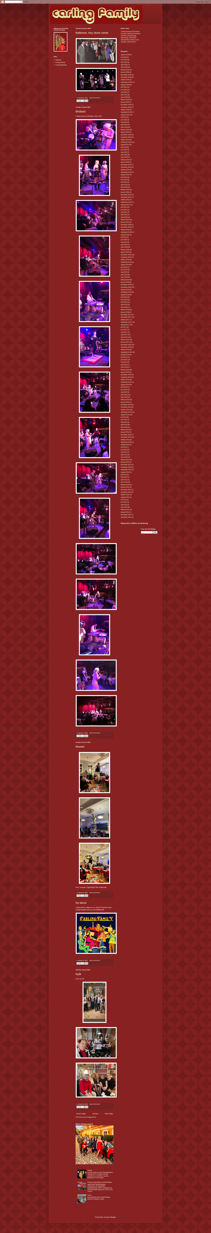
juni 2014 (124, 419)
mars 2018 (124, 307)
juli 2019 (124, 267)
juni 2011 (124, 502)
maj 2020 (124, 242)
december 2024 (126, 105)
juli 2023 (124, 147)
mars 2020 (124, 247)
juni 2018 (124, 300)
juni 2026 (124, 60)
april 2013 (124, 455)
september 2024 (126, 112)
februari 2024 (125, 130)
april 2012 (124, 480)
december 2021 (126, 195)
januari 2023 (125, 162)
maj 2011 (124, 505)
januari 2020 (125, 252)
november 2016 (126, 347)
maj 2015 (124, 392)
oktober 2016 (125, 349)
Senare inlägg (81, 1114)
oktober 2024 (125, 110)
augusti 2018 (125, 295)
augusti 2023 (125, 145)
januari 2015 (125, 402)
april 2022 (124, 185)
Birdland (80, 111)
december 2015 (126, 374)
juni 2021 (124, 210)
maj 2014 (124, 422)
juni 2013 (124, 450)
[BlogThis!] (80, 101)
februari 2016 (125, 370)
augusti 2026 (125, 55)
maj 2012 (124, 477)
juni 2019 (124, 270)
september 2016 (126, 352)
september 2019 (126, 262)
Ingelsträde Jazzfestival (128, 37)
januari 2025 (125, 102)
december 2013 (126, 435)
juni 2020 (124, 240)
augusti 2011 (125, 497)
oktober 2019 (125, 260)
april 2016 (124, 365)
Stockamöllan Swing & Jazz (130, 40)
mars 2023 (124, 157)
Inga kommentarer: (95, 97)
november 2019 (126, 257)
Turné (89, 1195)
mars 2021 (124, 217)
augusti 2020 (125, 235)
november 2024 (126, 107)
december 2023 (126, 135)
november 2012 (126, 467)
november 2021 (126, 197)
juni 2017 (124, 329)
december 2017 (126, 315)
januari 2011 (125, 512)
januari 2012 (125, 487)
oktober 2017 (125, 320)
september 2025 (126, 82)
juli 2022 (124, 177)
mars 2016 (124, 367)
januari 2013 (125, 462)
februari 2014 (125, 430)
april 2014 (124, 425)
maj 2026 (124, 62)
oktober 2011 (125, 495)
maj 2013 (124, 452)
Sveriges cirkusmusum (128, 42)
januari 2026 (125, 72)
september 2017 (126, 322)
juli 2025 (124, 87)
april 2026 (124, 65)
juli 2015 (124, 387)
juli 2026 (124, 57)
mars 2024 (124, 127)
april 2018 (124, 304)
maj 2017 (124, 332)
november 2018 (126, 287)
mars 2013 (124, 457)
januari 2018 (125, 312)
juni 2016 (124, 360)
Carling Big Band (61, 65)
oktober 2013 (125, 440)
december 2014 (126, 405)
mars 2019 (124, 277)
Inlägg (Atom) (91, 1117)
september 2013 (126, 442)
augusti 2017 (125, 325)
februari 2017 (125, 340)
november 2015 (126, 377)
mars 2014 (124, 427)
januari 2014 (125, 432)
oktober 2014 (125, 410)
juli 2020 (124, 237)
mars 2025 (124, 97)
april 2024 (124, 125)
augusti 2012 (125, 472)
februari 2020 (125, 250)
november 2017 (126, 317)
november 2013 (126, 437)
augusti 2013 (125, 444)
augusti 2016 (125, 355)
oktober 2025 (125, 80)
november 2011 (126, 492)
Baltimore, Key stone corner (92, 32)
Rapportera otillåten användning (134, 523)
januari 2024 (125, 132)
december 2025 (126, 75)
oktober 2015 (125, 380)
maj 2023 (124, 152)
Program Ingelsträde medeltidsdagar (99, 1182)
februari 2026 (125, 70)
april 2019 (124, 275)
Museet (80, 746)
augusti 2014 (125, 415)
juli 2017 (124, 327)
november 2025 (126, 77)
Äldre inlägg (109, 1114)
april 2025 (124, 95)
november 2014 (126, 407)
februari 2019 (125, 280)
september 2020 (126, 232)
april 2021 (124, 215)
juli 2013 (124, 447)
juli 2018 (124, 297)
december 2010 (126, 514)
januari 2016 (125, 372)
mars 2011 (124, 507)
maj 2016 (124, 362)
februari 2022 (125, 190)
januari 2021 (125, 222)
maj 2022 (124, 182)
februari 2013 (125, 460)
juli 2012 (124, 475)
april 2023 (124, 155)
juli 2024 (124, 117)
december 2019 (126, 255)
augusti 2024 (125, 115)
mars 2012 (124, 482)
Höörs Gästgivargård (84, 1124)
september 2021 (126, 202)
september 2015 (126, 382)
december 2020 (126, 225)
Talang (89, 1170)
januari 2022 (125, 192)
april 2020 (124, 245)
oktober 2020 (125, 230)
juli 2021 (124, 207)
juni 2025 (124, 90)
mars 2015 (124, 397)
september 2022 (126, 172)
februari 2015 (125, 399)
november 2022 (126, 167)
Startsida (95, 1114)
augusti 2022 (125, 175)
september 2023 (126, 142)
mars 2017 (124, 337)
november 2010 (126, 517)
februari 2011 (125, 509)
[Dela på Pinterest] (87, 101)
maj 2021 (124, 212)
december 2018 (126, 285)
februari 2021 (125, 220)
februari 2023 (125, 160)
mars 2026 (124, 67)
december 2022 (126, 165)
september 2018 (126, 292)
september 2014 (126, 412)
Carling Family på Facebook (130, 31)
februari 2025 (125, 100)
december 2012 (126, 464)
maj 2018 (124, 302)
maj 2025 (124, 92)
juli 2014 (124, 417)
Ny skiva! (81, 902)
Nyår (78, 974)
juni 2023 (124, 150)
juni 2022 (124, 180)
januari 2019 (125, 282)
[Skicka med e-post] (77, 101)
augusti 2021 (125, 205)
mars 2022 (124, 187)
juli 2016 (124, 357)
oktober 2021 (125, 200)
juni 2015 (124, 390)
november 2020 (126, 227)
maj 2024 (124, 122)
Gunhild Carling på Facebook (130, 33)
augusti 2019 (125, 265)
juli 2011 (123, 500)
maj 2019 (124, 272)
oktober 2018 (125, 290)
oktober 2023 (125, 140)
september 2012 (126, 469)
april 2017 (124, 335)
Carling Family (60, 62)
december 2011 (126, 489)
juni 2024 (124, 120)
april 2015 (124, 395)
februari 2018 (125, 310)
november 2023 (126, 137)
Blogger (113, 1217)
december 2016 (126, 345)
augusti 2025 (125, 85)
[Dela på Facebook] (84, 101)
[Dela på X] (82, 101)
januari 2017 (125, 342)
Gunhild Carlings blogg (128, 36)
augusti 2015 (125, 385)
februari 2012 (125, 485)
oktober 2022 (125, 170)
